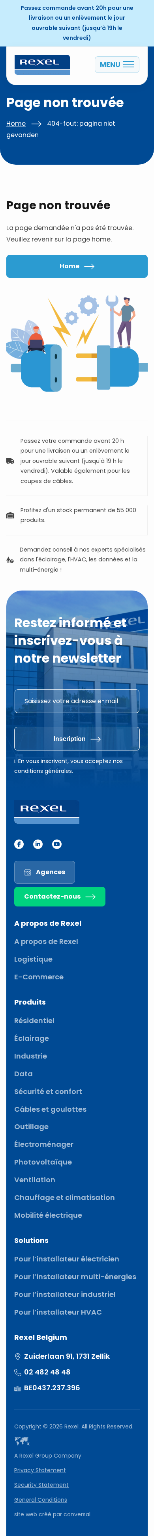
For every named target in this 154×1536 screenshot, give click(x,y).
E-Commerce (39, 977)
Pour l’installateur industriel (65, 1294)
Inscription (70, 738)
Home (16, 123)
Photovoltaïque (43, 1162)
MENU (110, 64)
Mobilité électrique (48, 1215)
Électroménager (43, 1144)
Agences (50, 872)
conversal (77, 1514)
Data (23, 1074)
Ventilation (34, 1180)
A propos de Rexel (46, 941)
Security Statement (41, 1485)
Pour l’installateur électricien (66, 1259)
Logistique (33, 959)
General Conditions (40, 1500)
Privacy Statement (40, 1470)
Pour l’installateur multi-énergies (75, 1277)
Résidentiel (34, 1020)
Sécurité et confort (48, 1091)
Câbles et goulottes (50, 1109)
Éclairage (31, 1038)
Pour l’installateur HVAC (58, 1312)
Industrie (30, 1056)
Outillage (31, 1126)
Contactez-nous (52, 896)
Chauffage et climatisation (64, 1197)
